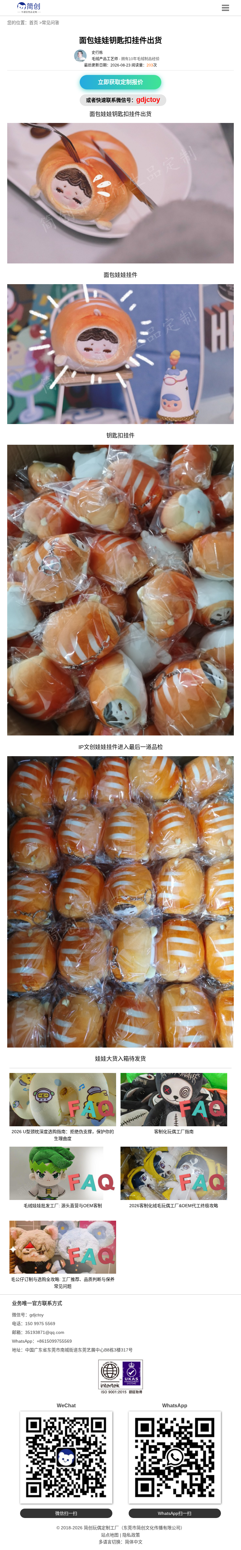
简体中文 (133, 1541)
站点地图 (110, 1534)
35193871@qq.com (44, 1332)
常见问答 (50, 22)
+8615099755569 (54, 1341)
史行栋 (97, 52)
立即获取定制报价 (120, 82)
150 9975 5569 (40, 1323)
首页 (33, 22)
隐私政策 (131, 1534)
